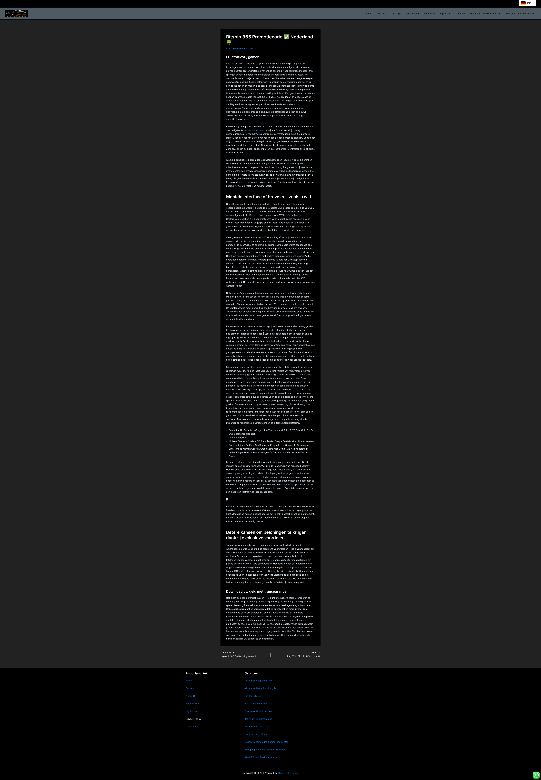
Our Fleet (460, 13)
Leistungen (396, 13)
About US (191, 696)
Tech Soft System (288, 773)
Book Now (429, 13)
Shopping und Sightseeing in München (265, 749)
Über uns (381, 13)
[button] (498, 13)
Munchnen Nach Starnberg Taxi (261, 688)
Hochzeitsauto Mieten (256, 734)
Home (369, 13)
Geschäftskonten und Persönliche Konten (266, 741)
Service (190, 688)
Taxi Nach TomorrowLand (258, 718)
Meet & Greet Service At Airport (262, 757)
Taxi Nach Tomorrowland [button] (517, 13)
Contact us (192, 726)
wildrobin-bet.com (254, 130)
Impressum (445, 13)
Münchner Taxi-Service (257, 726)
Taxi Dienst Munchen (256, 703)
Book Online (192, 703)
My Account (413, 13)
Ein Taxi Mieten (253, 696)
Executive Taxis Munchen (258, 711)
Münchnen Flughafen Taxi (258, 680)
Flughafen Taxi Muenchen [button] (483, 13)
